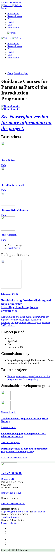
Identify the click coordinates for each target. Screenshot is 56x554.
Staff (9, 24)
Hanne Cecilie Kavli (11, 493)
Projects (11, 19)
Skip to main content (11, 2)
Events (10, 22)
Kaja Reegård (8, 511)
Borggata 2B (7, 479)
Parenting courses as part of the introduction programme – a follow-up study (28, 377)
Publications (13, 13)
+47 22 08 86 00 (11, 473)
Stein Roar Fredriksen (11, 517)
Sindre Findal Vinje (10, 523)
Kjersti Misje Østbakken (13, 503)
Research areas (14, 16)
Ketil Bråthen (38, 511)
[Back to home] (11, 5)
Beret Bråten (13, 248)
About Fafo (13, 27)
